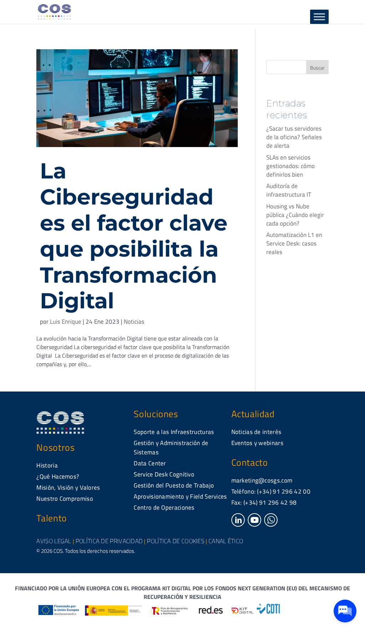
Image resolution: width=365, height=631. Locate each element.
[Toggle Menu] (319, 16)
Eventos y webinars (257, 443)
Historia (46, 465)
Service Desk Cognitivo (164, 474)
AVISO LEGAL (53, 541)
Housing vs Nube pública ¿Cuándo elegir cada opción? (295, 215)
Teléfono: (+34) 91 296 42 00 (270, 491)
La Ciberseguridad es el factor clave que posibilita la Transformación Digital (133, 235)
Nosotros (55, 447)
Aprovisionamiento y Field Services (180, 496)
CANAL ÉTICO (226, 541)
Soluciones (156, 414)
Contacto (249, 462)
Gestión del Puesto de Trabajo (174, 485)
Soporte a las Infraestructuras (174, 431)
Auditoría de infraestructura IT (288, 190)
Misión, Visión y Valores (68, 487)
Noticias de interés (256, 431)
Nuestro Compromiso (64, 498)
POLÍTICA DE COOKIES (175, 541)
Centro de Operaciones (164, 507)
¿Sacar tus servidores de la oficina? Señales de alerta (294, 137)
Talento (51, 518)
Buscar (317, 67)
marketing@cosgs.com (262, 480)
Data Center (150, 463)
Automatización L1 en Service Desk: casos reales (294, 243)
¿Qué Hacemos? (57, 476)
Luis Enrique (65, 321)
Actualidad (253, 414)
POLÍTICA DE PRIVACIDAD (109, 541)
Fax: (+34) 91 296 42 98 (264, 502)
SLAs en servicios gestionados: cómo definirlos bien (290, 166)
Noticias (134, 321)
